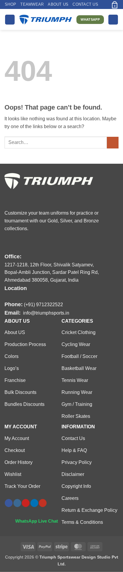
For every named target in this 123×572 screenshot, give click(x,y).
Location (15, 288)
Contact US (85, 4)
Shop (10, 4)
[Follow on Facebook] (9, 503)
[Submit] (113, 142)
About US (58, 4)
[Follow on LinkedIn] (34, 503)
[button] (104, 4)
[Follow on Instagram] (17, 503)
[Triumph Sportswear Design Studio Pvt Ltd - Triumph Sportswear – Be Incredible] (45, 19)
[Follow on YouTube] (43, 503)
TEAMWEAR (32, 4)
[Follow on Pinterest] (26, 503)
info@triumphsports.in (46, 312)
